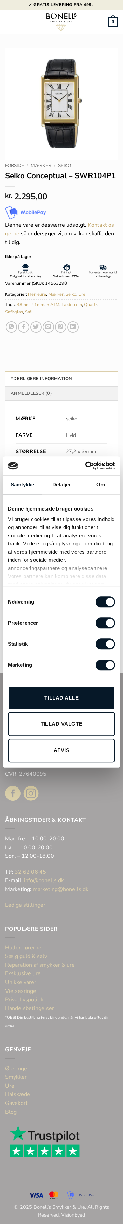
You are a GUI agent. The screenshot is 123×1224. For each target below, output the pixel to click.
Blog (11, 1112)
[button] (9, 22)
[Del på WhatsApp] (11, 327)
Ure (81, 294)
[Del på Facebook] (23, 327)
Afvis (61, 750)
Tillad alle (61, 698)
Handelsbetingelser (29, 1008)
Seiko (64, 165)
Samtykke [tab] (22, 484)
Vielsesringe (21, 991)
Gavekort (16, 1103)
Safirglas (14, 312)
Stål (29, 312)
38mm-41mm (30, 305)
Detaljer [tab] (61, 484)
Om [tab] (100, 484)
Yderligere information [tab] (41, 379)
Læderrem (72, 305)
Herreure (37, 294)
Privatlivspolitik (24, 999)
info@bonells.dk (44, 880)
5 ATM (52, 305)
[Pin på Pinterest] (60, 327)
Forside (14, 165)
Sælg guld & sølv (26, 956)
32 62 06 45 (30, 872)
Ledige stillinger (25, 905)
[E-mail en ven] (48, 327)
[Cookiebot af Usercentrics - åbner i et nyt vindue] (86, 465)
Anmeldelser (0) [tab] (31, 393)
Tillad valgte (62, 724)
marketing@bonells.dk (60, 889)
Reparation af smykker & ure (40, 965)
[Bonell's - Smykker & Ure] (61, 22)
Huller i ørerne (23, 947)
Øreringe (16, 1068)
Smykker (16, 1077)
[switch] (105, 622)
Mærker (41, 165)
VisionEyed (73, 1214)
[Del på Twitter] (36, 327)
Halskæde (17, 1094)
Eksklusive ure (23, 973)
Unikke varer (20, 982)
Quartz (90, 305)
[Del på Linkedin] (73, 327)
